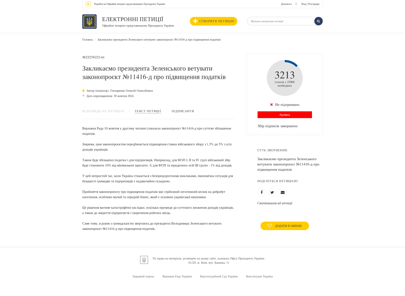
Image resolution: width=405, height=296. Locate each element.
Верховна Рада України (177, 276)
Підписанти (183, 111)
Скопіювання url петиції (274, 203)
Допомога (286, 3)
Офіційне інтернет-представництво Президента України (138, 25)
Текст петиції (148, 111)
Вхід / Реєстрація (310, 3)
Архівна (284, 114)
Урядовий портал (143, 276)
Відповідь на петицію (103, 111)
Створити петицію (216, 21)
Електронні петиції (132, 19)
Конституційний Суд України (219, 276)
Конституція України (259, 276)
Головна (87, 39)
